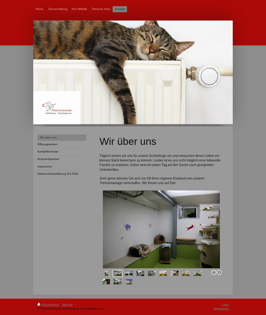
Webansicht (221, 308)
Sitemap (67, 304)
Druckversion (50, 304)
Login (225, 304)
